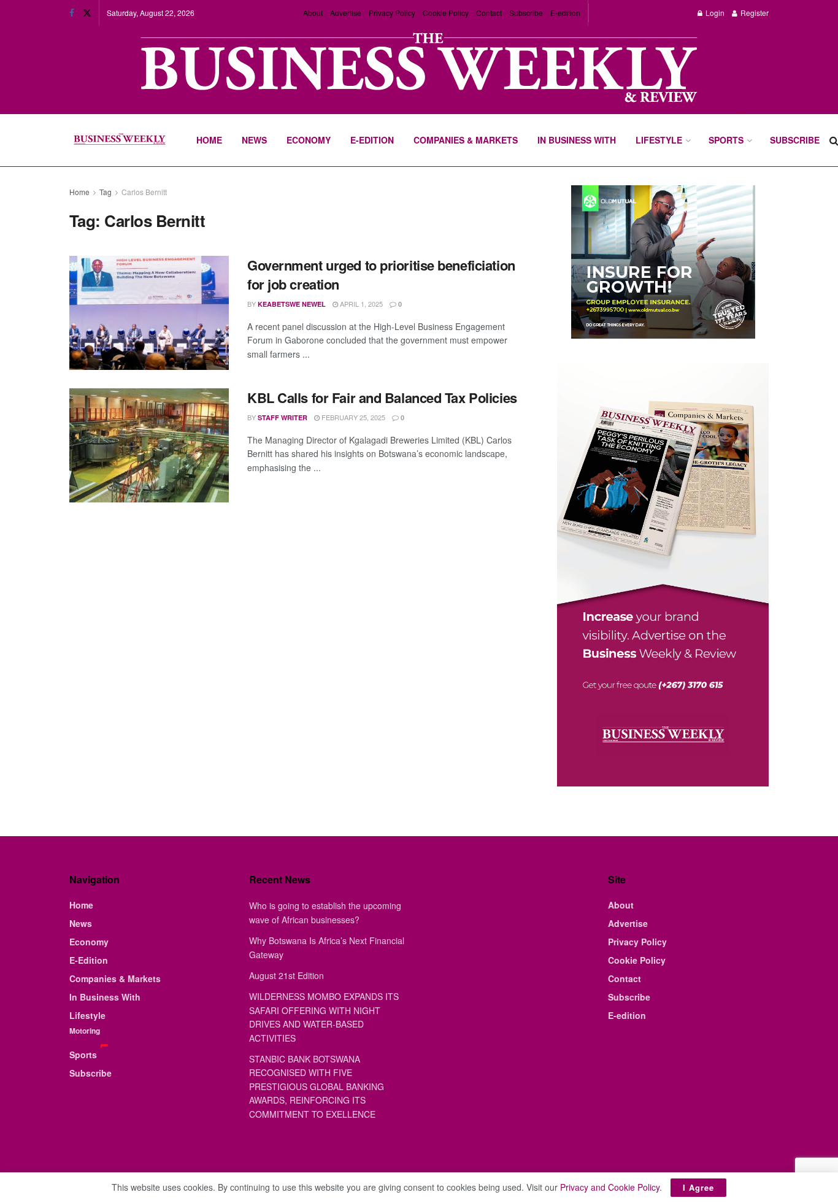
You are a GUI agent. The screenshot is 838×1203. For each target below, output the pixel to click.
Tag (105, 191)
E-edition (565, 12)
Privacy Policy (392, 12)
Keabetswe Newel (292, 304)
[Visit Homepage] (119, 140)
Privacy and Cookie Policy (609, 1187)
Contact (489, 12)
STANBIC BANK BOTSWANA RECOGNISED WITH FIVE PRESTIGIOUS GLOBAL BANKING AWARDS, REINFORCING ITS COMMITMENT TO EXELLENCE (316, 1086)
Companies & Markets (465, 140)
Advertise (345, 12)
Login (714, 12)
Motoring (84, 1030)
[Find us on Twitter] (87, 13)
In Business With (576, 140)
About (313, 12)
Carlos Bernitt (144, 191)
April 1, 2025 (360, 304)
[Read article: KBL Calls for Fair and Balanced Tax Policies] (149, 445)
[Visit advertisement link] (419, 69)
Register (754, 12)
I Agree (698, 1187)
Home (209, 140)
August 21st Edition (286, 975)
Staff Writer (282, 417)
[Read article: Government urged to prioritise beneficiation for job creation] (149, 313)
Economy (308, 140)
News (254, 140)
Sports (726, 140)
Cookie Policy (446, 12)
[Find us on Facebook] (71, 13)
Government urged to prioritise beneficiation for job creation (381, 274)
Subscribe (526, 12)
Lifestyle (659, 140)
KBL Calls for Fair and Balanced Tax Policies (382, 397)
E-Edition (372, 140)
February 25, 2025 (352, 417)
